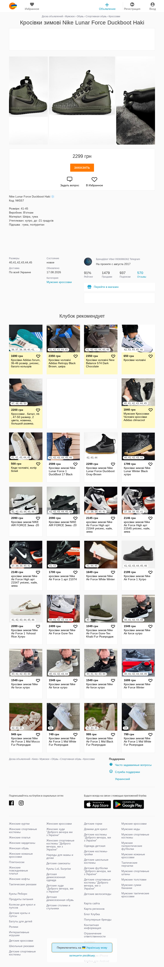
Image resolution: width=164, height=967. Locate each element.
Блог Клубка (92, 914)
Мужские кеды (130, 829)
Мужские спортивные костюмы (135, 836)
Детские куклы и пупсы (19, 914)
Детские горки (93, 823)
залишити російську (82, 955)
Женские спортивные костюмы (23, 830)
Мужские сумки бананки (131, 886)
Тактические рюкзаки (22, 884)
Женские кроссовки (59, 823)
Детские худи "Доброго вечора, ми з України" (59, 888)
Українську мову (96, 947)
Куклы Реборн (18, 893)
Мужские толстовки (133, 879)
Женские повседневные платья (18, 870)
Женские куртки (19, 823)
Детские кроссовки (21, 940)
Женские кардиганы (22, 842)
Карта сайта (92, 903)
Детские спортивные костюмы (22, 953)
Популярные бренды (97, 919)
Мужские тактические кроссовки (135, 895)
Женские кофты (19, 878)
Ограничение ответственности (95, 935)
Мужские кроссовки (59, 282)
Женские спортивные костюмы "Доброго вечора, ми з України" (60, 845)
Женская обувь (19, 848)
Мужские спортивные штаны (135, 872)
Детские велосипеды (97, 893)
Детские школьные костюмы (96, 861)
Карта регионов (94, 908)
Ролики (13, 926)
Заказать (82, 167)
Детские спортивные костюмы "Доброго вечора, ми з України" (97, 884)
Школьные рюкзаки (21, 946)
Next (154, 100)
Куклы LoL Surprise (58, 868)
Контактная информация (92, 926)
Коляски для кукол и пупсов (22, 906)
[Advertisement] (82, 39)
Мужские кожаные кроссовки (133, 856)
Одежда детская (94, 845)
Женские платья (19, 837)
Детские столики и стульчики (58, 907)
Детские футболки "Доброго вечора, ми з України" (97, 871)
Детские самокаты (58, 863)
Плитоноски (16, 862)
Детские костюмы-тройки (96, 853)
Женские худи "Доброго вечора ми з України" (59, 832)
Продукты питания (21, 899)
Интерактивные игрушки (19, 934)
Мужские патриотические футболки (131, 845)
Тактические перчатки (129, 864)
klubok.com (13, 6)
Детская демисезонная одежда (55, 877)
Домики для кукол (95, 829)
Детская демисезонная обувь (60, 898)
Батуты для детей (20, 921)
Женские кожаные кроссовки (21, 855)
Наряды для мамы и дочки (59, 856)
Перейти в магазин (106, 286)
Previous (9, 100)
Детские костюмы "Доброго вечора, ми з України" (97, 837)
